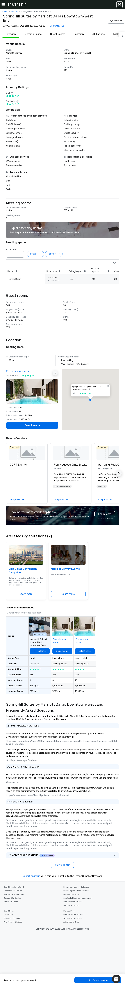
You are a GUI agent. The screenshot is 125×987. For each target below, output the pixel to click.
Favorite (118, 20)
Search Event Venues (13, 891)
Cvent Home (9, 911)
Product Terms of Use (72, 914)
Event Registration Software (76, 891)
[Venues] (119, 4)
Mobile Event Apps (71, 894)
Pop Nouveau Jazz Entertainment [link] (71, 464)
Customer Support (12, 918)
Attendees (11, 249)
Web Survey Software (72, 902)
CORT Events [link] (18, 464)
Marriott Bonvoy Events (65, 568)
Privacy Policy (69, 911)
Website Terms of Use (72, 918)
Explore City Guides (12, 898)
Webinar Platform (71, 905)
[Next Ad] (55, 373)
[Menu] (3, 5)
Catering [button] (101, 486)
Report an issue (31, 876)
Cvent (5, 11)
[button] (21, 253)
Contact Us (8, 914)
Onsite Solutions (11, 902)
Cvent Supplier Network (14, 887)
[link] (27, 453)
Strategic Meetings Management (77, 898)
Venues (14, 11)
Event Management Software (76, 887)
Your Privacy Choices (13, 922)
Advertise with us (71, 922)
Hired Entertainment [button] (62, 486)
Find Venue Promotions (14, 894)
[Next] (122, 35)
